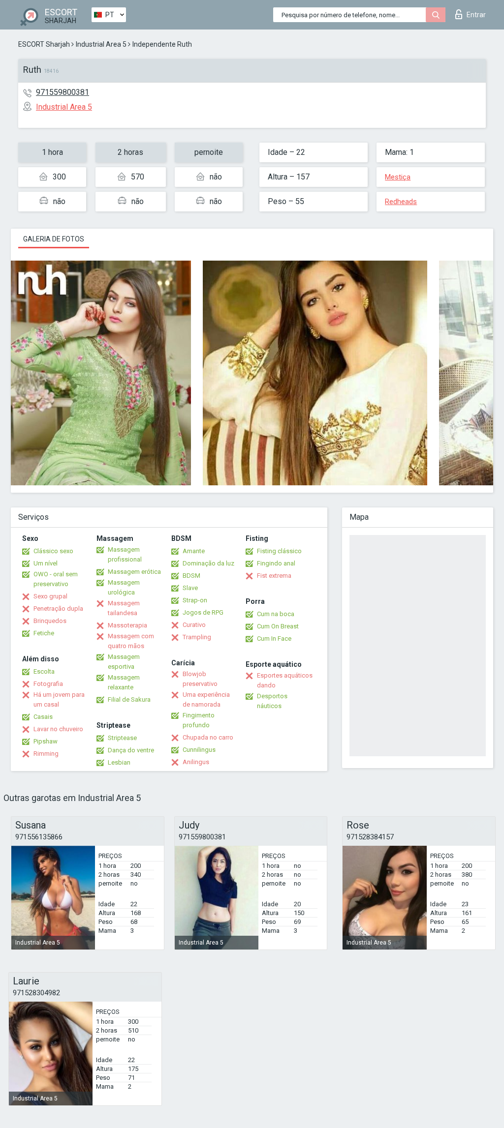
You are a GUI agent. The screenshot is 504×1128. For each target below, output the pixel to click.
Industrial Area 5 (101, 44)
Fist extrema (274, 575)
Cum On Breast (278, 626)
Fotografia (48, 683)
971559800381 (62, 92)
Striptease (122, 738)
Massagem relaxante (124, 682)
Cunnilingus (199, 749)
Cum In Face (274, 638)
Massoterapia (127, 625)
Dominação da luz (208, 563)
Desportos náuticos (272, 701)
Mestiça (397, 177)
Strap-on (195, 600)
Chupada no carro (208, 737)
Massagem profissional (125, 554)
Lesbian (119, 762)
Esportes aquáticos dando (285, 680)
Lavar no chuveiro (58, 729)
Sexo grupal (50, 596)
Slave (190, 588)
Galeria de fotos (53, 239)
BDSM (191, 575)
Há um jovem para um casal (59, 699)
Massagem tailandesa (124, 608)
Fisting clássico (279, 551)
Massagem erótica (134, 571)
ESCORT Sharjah (44, 44)
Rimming (46, 753)
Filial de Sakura (129, 699)
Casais (43, 716)
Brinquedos (49, 620)
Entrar (476, 15)
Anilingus (196, 762)
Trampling (197, 637)
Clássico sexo (53, 551)
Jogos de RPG (203, 612)
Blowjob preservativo (200, 678)
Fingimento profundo (199, 720)
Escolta (44, 671)
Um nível (45, 563)
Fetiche (43, 633)
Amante (194, 551)
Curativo (194, 624)
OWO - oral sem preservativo (55, 579)
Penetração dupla (58, 608)
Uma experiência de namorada (206, 699)
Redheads (401, 201)
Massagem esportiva (124, 661)
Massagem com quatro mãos (131, 641)
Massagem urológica (124, 587)
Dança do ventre (131, 750)
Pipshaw (45, 741)
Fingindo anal (276, 563)
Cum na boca (275, 614)
